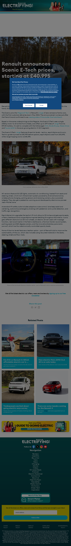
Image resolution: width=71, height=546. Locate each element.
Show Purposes (28, 105)
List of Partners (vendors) (17, 99)
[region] (35, 93)
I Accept (41, 105)
